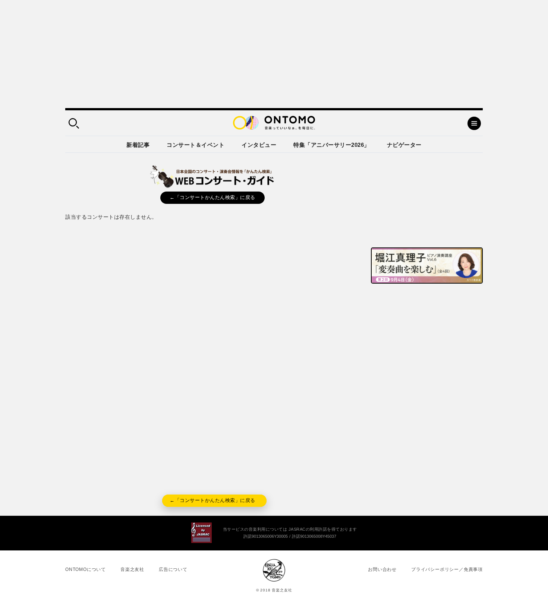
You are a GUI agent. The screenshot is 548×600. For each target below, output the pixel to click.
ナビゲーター (404, 145)
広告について (173, 569)
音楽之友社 (132, 569)
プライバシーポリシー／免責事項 (447, 569)
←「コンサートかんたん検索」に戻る (212, 197)
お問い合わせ (382, 569)
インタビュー (259, 145)
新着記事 (137, 145)
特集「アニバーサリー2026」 (331, 145)
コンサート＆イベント (195, 145)
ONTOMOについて (85, 569)
